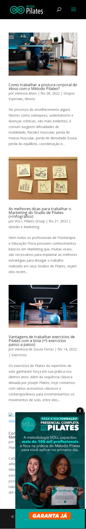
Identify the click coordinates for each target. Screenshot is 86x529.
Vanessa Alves (26, 93)
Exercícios (19, 355)
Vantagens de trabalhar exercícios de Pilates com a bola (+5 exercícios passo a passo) (42, 340)
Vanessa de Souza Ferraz (34, 349)
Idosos (30, 98)
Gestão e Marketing (24, 227)
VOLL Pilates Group (30, 221)
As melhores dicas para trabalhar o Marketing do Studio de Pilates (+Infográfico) (40, 212)
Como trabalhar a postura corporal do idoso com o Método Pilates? (43, 86)
